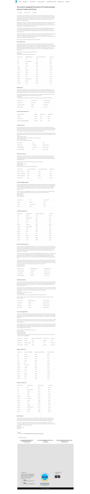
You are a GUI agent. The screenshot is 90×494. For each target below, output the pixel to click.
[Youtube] (59, 476)
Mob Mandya (20, 12)
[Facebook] (56, 476)
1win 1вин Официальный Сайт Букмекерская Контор (26, 441)
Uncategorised (34, 12)
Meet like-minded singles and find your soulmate (45, 441)
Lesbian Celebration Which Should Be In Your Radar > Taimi (64, 441)
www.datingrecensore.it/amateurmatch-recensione (33, 433)
